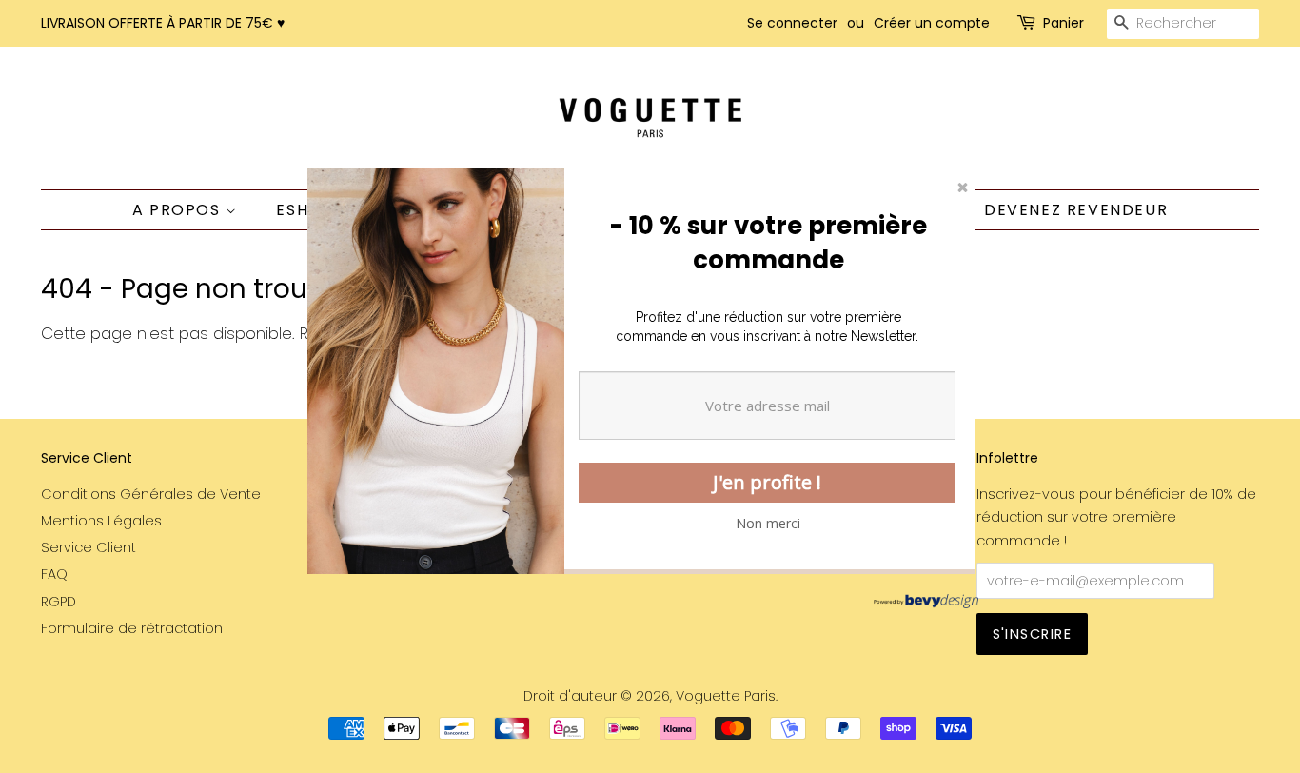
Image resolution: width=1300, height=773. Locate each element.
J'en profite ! (767, 482)
